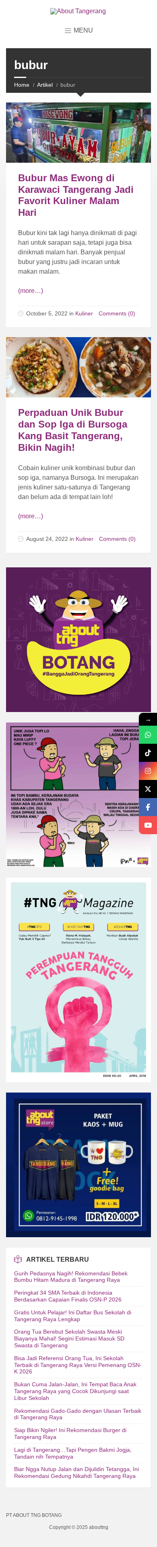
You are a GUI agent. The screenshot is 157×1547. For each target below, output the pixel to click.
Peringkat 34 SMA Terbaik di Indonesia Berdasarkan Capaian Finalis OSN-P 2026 (68, 1296)
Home (21, 85)
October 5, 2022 (47, 313)
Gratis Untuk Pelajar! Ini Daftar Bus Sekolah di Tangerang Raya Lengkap (72, 1315)
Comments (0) (117, 313)
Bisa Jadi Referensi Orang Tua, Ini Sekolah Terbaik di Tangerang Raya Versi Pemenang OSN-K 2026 (78, 1365)
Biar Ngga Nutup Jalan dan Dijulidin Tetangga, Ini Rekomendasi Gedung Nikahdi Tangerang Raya (76, 1472)
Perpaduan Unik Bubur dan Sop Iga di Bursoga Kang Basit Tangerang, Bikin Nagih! (72, 429)
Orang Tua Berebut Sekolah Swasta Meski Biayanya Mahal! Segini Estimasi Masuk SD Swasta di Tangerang (69, 1338)
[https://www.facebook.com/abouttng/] (148, 807)
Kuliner (84, 313)
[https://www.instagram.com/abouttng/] (148, 771)
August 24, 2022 (47, 539)
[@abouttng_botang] (148, 753)
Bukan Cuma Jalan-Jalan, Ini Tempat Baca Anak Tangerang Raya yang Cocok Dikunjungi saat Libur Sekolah (75, 1391)
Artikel (45, 85)
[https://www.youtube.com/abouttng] (148, 825)
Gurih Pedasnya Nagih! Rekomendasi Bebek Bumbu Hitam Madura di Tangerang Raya (71, 1276)
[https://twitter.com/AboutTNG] (148, 789)
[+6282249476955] (148, 735)
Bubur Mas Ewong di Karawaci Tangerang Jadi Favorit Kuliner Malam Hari (76, 195)
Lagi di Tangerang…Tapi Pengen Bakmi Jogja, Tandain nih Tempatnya (73, 1453)
